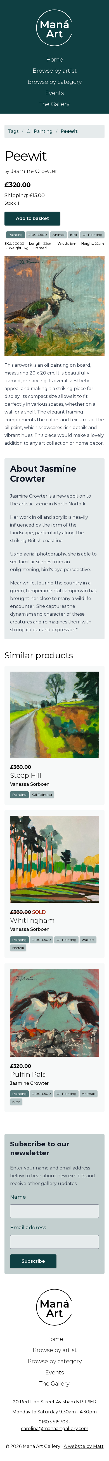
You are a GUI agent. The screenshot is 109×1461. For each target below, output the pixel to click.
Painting (15, 235)
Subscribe (33, 1261)
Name (18, 1197)
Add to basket (32, 218)
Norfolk (18, 948)
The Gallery (54, 104)
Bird (73, 235)
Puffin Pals (28, 1074)
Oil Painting (92, 235)
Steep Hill (26, 775)
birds (16, 1102)
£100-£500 (37, 235)
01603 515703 (53, 1422)
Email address (28, 1228)
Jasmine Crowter (34, 171)
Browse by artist (54, 70)
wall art (88, 940)
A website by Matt (84, 1446)
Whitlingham (32, 920)
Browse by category (54, 82)
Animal (59, 235)
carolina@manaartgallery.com (54, 1428)
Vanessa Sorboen (29, 784)
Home (54, 59)
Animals (88, 1094)
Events (54, 93)
